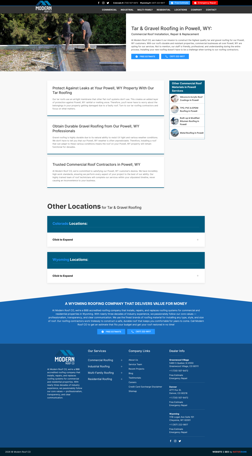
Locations (180, 9)
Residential (163, 9)
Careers (132, 382)
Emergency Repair (207, 2)
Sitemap (133, 391)
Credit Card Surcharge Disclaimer (145, 386)
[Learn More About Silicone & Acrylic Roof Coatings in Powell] (187, 98)
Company (196, 9)
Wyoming (174, 413)
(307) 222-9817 (158, 3)
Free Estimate (181, 2)
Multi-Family (145, 9)
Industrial (127, 9)
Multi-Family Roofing (101, 372)
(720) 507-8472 (131, 3)
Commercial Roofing (100, 360)
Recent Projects (136, 368)
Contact (211, 9)
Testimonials (135, 377)
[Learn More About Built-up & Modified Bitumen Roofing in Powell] (187, 121)
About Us (133, 360)
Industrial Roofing (99, 366)
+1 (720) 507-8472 (178, 370)
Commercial (109, 9)
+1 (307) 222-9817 (178, 424)
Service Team (135, 364)
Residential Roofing (100, 379)
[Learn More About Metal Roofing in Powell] (187, 133)
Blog (131, 373)
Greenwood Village (179, 360)
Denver (173, 387)
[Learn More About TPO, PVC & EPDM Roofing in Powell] (187, 109)
